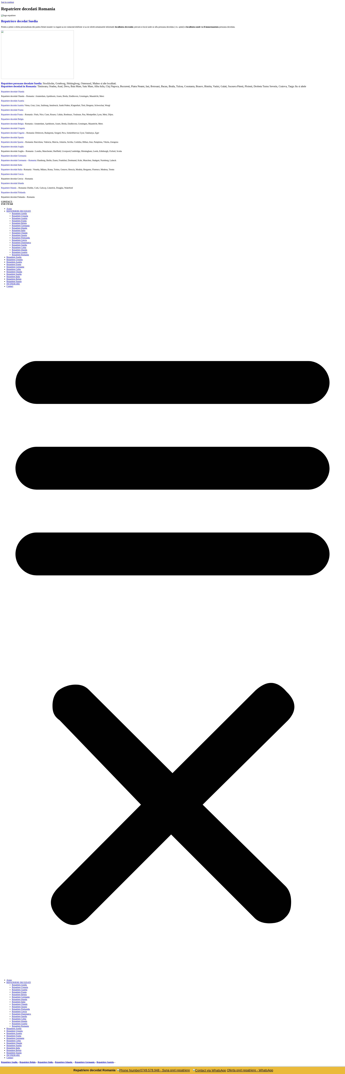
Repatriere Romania (20, 255)
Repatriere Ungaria (20, 216)
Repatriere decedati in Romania (18, 86)
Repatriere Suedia (19, 245)
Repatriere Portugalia (21, 238)
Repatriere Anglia (19, 213)
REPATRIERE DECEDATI (18, 211)
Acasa (9, 208)
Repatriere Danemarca (21, 242)
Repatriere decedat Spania (12, 142)
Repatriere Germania (21, 225)
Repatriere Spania (19, 235)
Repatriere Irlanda (8, 188)
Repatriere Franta (19, 221)
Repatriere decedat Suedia (19, 21)
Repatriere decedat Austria (12, 105)
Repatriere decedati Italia (11, 169)
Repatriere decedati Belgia (12, 124)
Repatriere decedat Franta (12, 114)
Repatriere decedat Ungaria (12, 133)
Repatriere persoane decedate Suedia (21, 83)
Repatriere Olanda (19, 233)
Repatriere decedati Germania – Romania (18, 160)
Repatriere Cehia (19, 247)
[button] (172, 633)
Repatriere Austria (19, 218)
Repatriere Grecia (19, 240)
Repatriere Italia (18, 230)
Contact (9, 286)
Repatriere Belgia (19, 223)
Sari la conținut (7, 2)
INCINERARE (13, 284)
